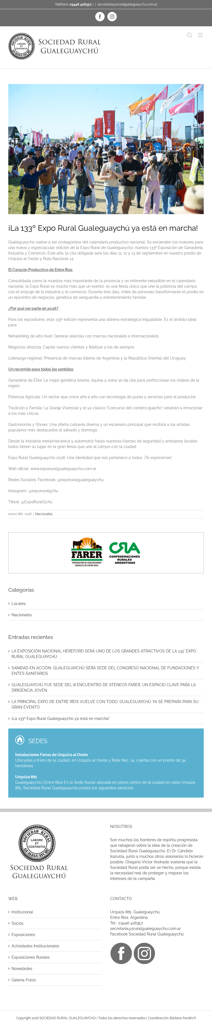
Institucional (22, 912)
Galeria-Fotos (24, 980)
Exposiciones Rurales (31, 957)
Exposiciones (23, 934)
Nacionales (44, 514)
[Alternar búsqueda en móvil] (189, 35)
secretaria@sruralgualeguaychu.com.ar (127, 4)
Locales (19, 603)
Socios (17, 923)
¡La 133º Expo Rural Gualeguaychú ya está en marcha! (60, 718)
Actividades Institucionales (35, 946)
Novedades (22, 968)
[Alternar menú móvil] (201, 35)
